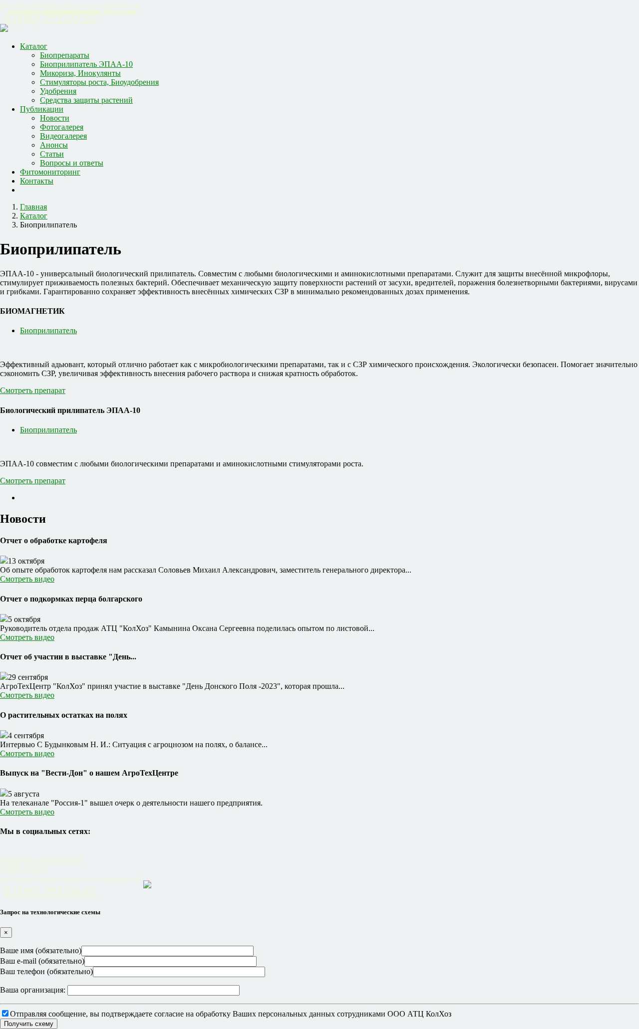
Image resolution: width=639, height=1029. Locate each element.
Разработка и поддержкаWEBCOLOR (41, 864)
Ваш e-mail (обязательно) (42, 961)
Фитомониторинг (50, 172)
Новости (54, 118)
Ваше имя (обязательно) (40, 950)
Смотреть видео (27, 579)
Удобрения (58, 91)
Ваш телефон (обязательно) (46, 971)
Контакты (36, 181)
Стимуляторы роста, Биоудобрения (99, 82)
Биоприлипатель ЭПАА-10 (86, 64)
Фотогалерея (61, 127)
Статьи (52, 154)
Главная (33, 207)
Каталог (33, 46)
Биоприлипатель (48, 330)
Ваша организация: (33, 990)
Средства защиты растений (86, 100)
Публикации (41, 109)
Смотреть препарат (32, 390)
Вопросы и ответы (71, 163)
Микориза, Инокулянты (80, 73)
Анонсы (54, 145)
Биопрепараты (64, 55)
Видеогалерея (63, 136)
